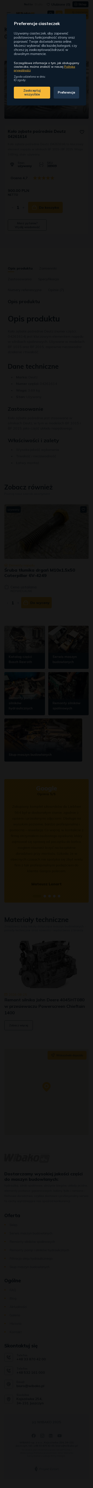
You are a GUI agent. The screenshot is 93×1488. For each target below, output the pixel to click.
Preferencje (66, 92)
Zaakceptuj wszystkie (32, 92)
